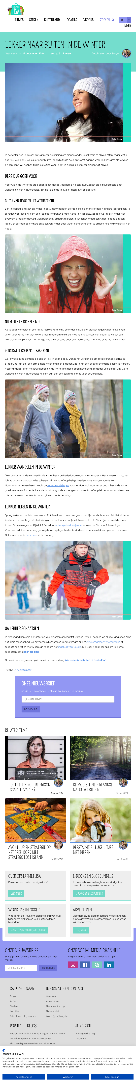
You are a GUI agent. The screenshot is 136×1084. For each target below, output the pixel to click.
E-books (88, 20)
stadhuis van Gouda (69, 646)
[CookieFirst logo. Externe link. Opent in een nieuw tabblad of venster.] (3, 1050)
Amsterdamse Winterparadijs (103, 641)
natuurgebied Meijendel (68, 525)
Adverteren (52, 1001)
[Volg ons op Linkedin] (109, 964)
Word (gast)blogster (57, 1016)
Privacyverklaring (85, 1033)
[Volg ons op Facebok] (85, 964)
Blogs (13, 996)
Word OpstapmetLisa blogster (28, 930)
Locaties (71, 20)
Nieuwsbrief (52, 1011)
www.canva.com (23, 669)
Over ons (51, 996)
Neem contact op (55, 1006)
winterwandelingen (58, 485)
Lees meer (16, 893)
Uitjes (19, 20)
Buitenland (52, 20)
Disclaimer (81, 1038)
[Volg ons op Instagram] (73, 964)
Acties (13, 1001)
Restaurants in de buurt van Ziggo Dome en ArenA (38, 1033)
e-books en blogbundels (89, 893)
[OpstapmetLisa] (16, 10)
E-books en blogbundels (23, 1016)
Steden (33, 20)
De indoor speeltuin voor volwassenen (30, 1038)
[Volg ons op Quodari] (97, 964)
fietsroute (31, 535)
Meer (127, 25)
